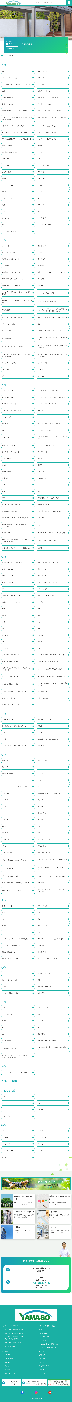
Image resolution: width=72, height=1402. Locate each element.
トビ (39, 1103)
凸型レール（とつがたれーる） (12, 602)
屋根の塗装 (41, 993)
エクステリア (42, 205)
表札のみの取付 (42, 883)
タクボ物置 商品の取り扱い (11, 655)
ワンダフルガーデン (44, 1366)
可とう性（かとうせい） (10, 252)
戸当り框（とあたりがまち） (11, 595)
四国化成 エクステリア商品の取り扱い (50, 511)
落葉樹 (4, 1021)
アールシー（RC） (8, 185)
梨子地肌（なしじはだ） (45, 719)
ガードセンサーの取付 (9, 324)
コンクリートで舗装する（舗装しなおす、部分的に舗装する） (52, 347)
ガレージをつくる (8, 330)
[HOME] (2, 55)
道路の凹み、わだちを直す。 (11, 705)
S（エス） (5, 1157)
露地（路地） (42, 1034)
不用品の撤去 (42, 846)
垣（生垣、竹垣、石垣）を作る (12, 317)
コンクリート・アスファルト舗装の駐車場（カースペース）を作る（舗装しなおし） (52, 310)
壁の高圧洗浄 (6, 310)
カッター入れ (6, 1116)
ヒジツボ (40, 773)
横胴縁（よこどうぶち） (10, 980)
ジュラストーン (7, 471)
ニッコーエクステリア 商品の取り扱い (15, 745)
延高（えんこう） (8, 104)
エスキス (5, 211)
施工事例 (41, 1351)
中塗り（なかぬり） (8, 719)
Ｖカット (5, 813)
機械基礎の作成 (7, 338)
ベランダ (40, 800)
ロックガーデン (7, 1040)
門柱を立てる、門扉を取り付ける (48, 958)
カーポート (5, 246)
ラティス (40, 1021)
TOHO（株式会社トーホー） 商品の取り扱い (52, 676)
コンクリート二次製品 (9, 363)
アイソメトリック (8, 159)
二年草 (4, 739)
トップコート (42, 602)
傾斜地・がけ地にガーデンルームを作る (50, 330)
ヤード (4, 973)
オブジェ (5, 224)
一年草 (40, 185)
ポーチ (4, 846)
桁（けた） (41, 265)
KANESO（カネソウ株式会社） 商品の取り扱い (17, 301)
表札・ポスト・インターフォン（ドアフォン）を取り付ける (52, 890)
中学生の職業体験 (43, 698)
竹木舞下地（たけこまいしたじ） (12, 562)
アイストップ (42, 152)
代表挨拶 (7, 1355)
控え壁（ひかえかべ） (9, 773)
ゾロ (3, 498)
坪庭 (39, 628)
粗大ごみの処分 (7, 533)
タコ (3, 1103)
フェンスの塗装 (7, 852)
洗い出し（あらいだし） (10, 78)
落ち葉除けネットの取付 (10, 152)
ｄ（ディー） (42, 1144)
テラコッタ (41, 635)
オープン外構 (42, 218)
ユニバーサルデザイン (45, 973)
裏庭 (3, 205)
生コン (40, 732)
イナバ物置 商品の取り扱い (11, 231)
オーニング (5, 218)
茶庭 (3, 622)
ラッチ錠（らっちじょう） (46, 1007)
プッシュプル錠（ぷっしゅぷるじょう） (15, 786)
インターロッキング (8, 198)
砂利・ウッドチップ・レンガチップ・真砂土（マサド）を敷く (16, 540)
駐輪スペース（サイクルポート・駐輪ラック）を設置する (17, 669)
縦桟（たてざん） (8, 569)
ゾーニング (41, 491)
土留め (40, 641)
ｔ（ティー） (6, 1144)
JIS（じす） (6, 430)
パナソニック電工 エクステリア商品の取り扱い (52, 860)
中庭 (3, 732)
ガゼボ (4, 376)
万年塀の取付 (42, 952)
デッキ (4, 589)
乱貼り (40, 1027)
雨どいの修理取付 (8, 145)
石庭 (3, 485)
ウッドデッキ (42, 198)
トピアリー (5, 648)
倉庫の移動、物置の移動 (10, 511)
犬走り (4, 191)
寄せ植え (5, 986)
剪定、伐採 (41, 518)
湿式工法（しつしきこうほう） (12, 445)
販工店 (40, 726)
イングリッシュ (42, 191)
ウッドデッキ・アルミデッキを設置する (50, 110)
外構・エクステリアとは (10, 1326)
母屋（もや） (6, 912)
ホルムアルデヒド (8, 806)
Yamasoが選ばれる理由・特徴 (49, 1344)
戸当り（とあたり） (44, 589)
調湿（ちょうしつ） (8, 575)
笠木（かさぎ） (42, 246)
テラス (40, 608)
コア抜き (40, 1109)
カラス (40, 1096)
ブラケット (5, 793)
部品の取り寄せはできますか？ (12, 890)
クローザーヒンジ (8, 265)
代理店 (4, 608)
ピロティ (40, 833)
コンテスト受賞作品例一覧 (48, 1347)
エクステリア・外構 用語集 (13, 1342)
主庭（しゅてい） (8, 390)
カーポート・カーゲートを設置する (13, 346)
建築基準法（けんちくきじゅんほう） (14, 272)
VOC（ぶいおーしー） (45, 780)
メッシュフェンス (43, 925)
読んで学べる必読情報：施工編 (14, 1333)
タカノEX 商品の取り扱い (11, 676)
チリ (39, 622)
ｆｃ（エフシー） (43, 1137)
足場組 (40, 145)
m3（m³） (5, 1131)
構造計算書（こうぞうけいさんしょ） (14, 279)
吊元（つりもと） (8, 582)
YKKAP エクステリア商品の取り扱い (14, 1072)
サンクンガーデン (8, 458)
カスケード (41, 369)
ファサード (5, 839)
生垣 (3, 91)
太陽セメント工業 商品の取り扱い (49, 661)
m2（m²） (41, 1131)
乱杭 (3, 1027)
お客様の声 (42, 1355)
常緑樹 (4, 465)
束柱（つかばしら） (44, 575)
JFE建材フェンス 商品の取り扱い (49, 498)
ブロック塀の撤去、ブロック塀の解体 (14, 860)
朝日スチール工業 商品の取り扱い (13, 126)
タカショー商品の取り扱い (10, 684)
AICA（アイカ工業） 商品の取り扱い (14, 132)
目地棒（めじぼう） (8, 906)
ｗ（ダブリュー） (8, 1150)
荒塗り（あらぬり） (44, 78)
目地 (39, 919)
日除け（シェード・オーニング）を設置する (52, 876)
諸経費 (40, 548)
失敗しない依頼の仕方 (11, 1346)
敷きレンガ (41, 458)
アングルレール (42, 84)
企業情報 (6, 1351)
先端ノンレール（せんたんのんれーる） (15, 410)
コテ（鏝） (41, 279)
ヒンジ (4, 780)
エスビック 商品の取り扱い (47, 132)
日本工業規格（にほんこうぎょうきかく (15, 726)
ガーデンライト (42, 363)
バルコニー (41, 767)
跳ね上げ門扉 (42, 813)
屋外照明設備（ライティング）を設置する (15, 110)
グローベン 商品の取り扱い (47, 293)
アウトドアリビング (8, 165)
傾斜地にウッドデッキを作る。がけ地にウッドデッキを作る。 (52, 355)
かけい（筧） (6, 369)
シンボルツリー (42, 478)
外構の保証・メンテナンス (11, 1373)
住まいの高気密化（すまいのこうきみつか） (52, 397)
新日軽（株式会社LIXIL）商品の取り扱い (15, 518)
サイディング (6, 417)
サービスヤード (42, 452)
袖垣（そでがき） (43, 410)
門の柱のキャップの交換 (10, 958)
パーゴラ (5, 819)
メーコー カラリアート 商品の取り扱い (15, 939)
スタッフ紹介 (9, 1358)
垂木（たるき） (42, 569)
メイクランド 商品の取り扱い (12, 945)
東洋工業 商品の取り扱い (10, 661)
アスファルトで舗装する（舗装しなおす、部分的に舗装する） (17, 118)
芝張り (40, 525)
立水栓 (4, 1034)
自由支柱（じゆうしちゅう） (11, 452)
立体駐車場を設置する (9, 1048)
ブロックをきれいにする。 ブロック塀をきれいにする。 (52, 868)
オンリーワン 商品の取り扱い (47, 126)
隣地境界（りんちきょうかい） (47, 1040)
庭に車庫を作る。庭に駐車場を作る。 (49, 739)
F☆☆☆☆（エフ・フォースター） (48, 97)
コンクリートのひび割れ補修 (47, 301)
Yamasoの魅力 (43, 1340)
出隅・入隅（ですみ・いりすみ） (48, 582)
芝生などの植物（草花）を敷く (47, 540)
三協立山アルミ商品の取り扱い (12, 504)
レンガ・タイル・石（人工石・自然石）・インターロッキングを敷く (17, 1056)
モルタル (5, 932)
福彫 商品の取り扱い (45, 852)
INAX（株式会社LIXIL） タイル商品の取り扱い (17, 139)
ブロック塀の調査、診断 (10, 876)
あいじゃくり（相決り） (45, 224)
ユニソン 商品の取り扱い (10, 993)
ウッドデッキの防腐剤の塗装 (47, 139)
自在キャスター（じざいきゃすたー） (49, 423)
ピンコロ (5, 833)
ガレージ (40, 252)
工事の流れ (6, 1369)
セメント (40, 485)
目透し (4, 925)
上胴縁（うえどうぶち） (45, 91)
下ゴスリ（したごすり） (45, 430)
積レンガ (5, 635)
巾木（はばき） (42, 760)
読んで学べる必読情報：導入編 (14, 1329)
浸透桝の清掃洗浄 (43, 504)
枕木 (3, 919)
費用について (42, 1329)
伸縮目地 (5, 478)
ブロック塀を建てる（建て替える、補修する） (17, 883)
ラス (3, 1007)
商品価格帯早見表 (45, 1337)
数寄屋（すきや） (8, 397)
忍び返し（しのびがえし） (46, 445)
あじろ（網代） (7, 172)
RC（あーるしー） (8, 71)
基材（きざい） (42, 259)
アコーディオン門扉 (44, 165)
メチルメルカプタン (44, 906)
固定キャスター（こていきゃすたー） (14, 285)
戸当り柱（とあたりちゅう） (47, 595)
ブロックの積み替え (8, 868)
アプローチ (41, 172)
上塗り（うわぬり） (8, 97)
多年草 (40, 615)
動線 (3, 641)
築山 (3, 628)
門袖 (39, 932)
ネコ (3, 1109)
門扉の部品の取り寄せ (9, 952)
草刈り (40, 324)
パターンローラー (8, 760)
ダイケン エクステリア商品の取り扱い (50, 669)
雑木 (3, 491)
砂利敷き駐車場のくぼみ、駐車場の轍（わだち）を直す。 (16, 525)
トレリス (40, 648)
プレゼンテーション (44, 839)
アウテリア (41, 159)
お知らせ (41, 1369)
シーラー (40, 417)
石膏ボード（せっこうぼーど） (47, 404)
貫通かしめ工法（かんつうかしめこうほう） (52, 272)
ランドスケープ (7, 1014)
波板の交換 (41, 745)
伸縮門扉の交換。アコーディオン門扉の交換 (16, 548)
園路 (39, 211)
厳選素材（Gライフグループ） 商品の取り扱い (53, 317)
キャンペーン (42, 1362)
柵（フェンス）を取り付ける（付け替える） (52, 533)
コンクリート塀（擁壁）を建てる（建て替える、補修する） (16, 355)
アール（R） (42, 178)
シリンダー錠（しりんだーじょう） (49, 390)
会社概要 (7, 1362)
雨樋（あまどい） (43, 71)
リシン (40, 1014)
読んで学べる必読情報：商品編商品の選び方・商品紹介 (14, 1338)
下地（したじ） (7, 437)
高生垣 (4, 615)
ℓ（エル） (41, 1150)
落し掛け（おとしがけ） (45, 104)
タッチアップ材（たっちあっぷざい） (49, 562)
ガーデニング (42, 376)
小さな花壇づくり (43, 691)
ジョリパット (42, 471)
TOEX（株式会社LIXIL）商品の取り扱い (15, 691)
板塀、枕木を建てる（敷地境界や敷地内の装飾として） (52, 118)
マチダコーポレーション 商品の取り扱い (51, 939)
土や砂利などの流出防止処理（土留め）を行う (52, 655)
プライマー (41, 786)
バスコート (41, 819)
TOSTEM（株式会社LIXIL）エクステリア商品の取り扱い (53, 684)
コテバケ (40, 285)
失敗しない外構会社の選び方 (47, 1326)
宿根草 (40, 465)
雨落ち (4, 178)
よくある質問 (42, 1358)
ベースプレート (7, 800)
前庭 (39, 912)
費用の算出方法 (44, 1333)
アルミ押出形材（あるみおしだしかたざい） (16, 84)
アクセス (7, 1366)
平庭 (39, 826)
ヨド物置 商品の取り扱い (46, 986)
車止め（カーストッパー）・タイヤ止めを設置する (52, 338)
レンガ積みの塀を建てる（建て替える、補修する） (52, 1048)
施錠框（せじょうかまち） (10, 404)
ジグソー (5, 423)
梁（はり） (5, 767)
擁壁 (39, 980)
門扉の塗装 (41, 945)
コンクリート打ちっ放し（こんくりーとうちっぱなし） (17, 293)
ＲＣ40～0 (5, 1137)
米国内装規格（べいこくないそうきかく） (51, 793)
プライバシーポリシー (45, 1373)
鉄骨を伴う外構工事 (8, 698)
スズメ (4, 1096)
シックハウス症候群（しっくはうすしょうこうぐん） (52, 437)
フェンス (40, 806)
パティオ (5, 826)
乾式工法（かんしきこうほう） (12, 259)
